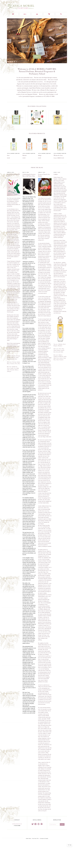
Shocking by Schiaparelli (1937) (13, 170)
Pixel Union (34, 833)
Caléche (56, 169)
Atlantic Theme (28, 833)
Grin (8, 150)
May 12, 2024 (26, 167)
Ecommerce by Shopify (44, 833)
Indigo (39, 150)
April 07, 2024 (41, 167)
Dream (37, 52)
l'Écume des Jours (58, 150)
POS (37, 833)
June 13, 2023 (57, 167)
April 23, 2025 (10, 167)
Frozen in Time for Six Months (44, 170)
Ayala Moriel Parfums (13, 148)
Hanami (25, 150)
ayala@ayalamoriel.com (17, 818)
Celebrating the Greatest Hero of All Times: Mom (29, 170)
